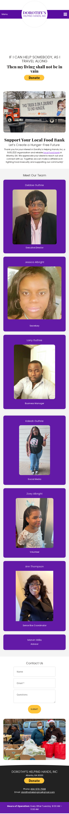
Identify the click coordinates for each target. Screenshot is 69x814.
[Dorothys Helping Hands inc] (34, 4)
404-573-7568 (38, 789)
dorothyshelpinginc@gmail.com (38, 792)
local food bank (51, 152)
